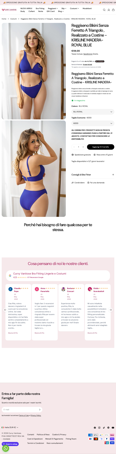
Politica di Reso (43, 434)
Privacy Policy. (36, 415)
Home (4, 19)
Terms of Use (24, 415)
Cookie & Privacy (59, 434)
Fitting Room (71, 439)
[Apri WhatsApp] (5, 448)
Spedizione (87, 54)
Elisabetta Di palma (69, 291)
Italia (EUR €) (10, 427)
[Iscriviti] (39, 409)
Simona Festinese (95, 289)
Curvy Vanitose (14, 433)
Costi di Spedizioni (35, 439)
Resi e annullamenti (55, 443)
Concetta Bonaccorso (42, 289)
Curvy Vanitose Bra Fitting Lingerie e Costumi (39, 273)
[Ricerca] (104, 10)
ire (15, 288)
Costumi (13, 19)
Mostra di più (13, 327)
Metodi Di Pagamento (54, 439)
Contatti (30, 434)
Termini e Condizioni (35, 443)
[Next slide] (110, 309)
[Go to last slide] (5, 309)
